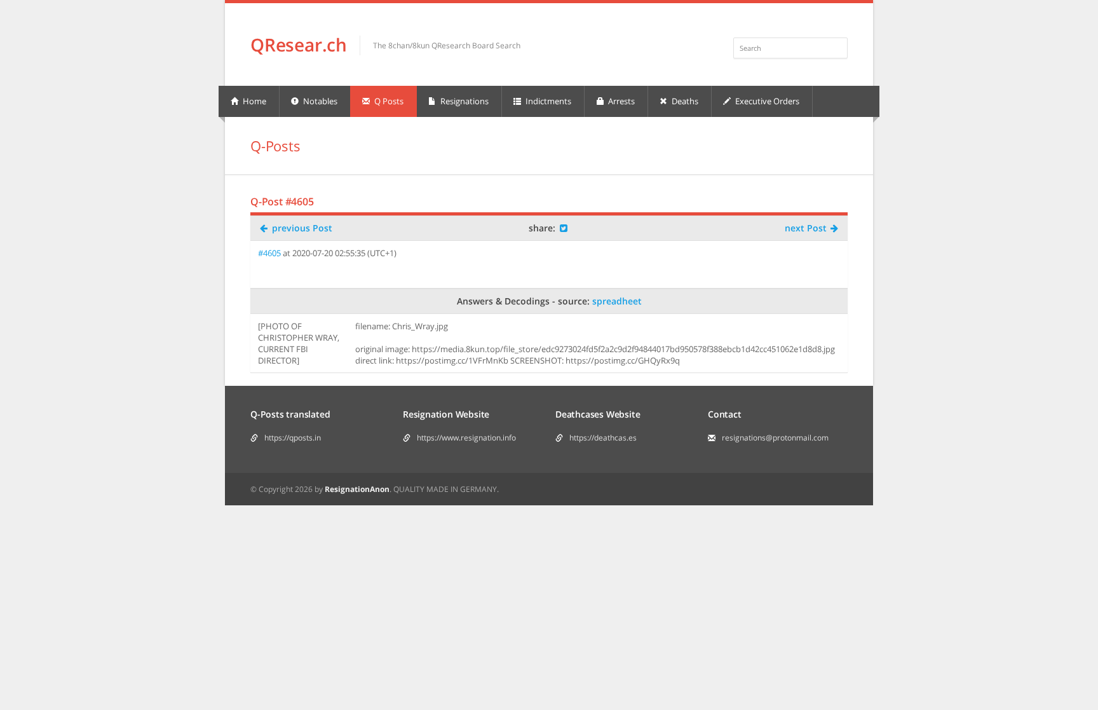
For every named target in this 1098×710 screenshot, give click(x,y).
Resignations (463, 101)
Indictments (547, 101)
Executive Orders (766, 101)
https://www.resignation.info (466, 437)
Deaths (684, 101)
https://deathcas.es (603, 437)
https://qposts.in (292, 437)
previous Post (300, 228)
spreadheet (617, 301)
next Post (807, 228)
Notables (319, 101)
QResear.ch (298, 44)
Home (253, 101)
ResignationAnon (357, 489)
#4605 (269, 253)
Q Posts (387, 101)
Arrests (620, 101)
